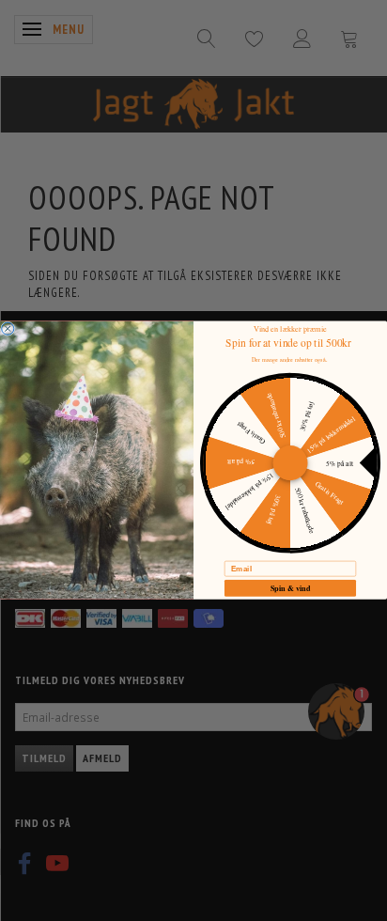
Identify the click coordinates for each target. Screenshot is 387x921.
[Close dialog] (8, 328)
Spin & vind (291, 588)
